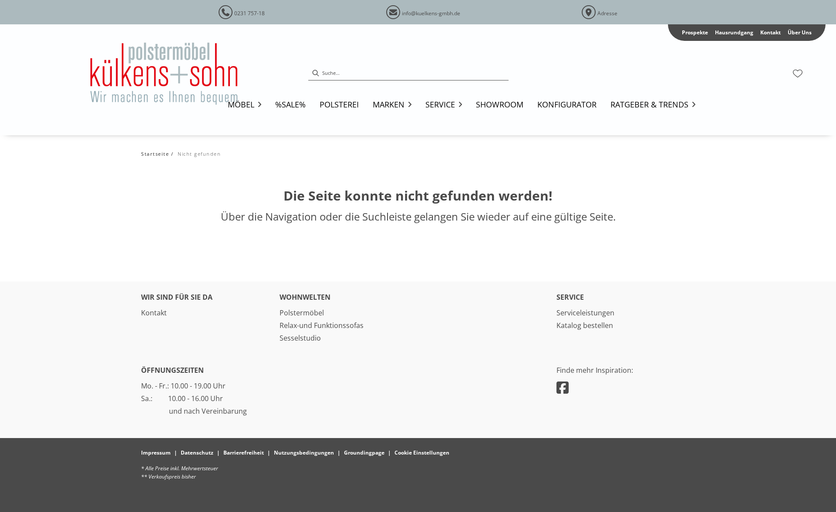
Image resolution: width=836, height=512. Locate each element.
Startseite (155, 154)
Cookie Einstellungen (421, 452)
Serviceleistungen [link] (585, 313)
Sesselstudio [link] (300, 338)
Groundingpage (364, 452)
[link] (290, 104)
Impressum (156, 452)
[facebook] (562, 387)
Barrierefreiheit (243, 452)
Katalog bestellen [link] (584, 325)
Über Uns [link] (800, 32)
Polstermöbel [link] (302, 313)
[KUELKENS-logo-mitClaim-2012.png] (176, 73)
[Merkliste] (798, 73)
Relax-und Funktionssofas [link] (322, 325)
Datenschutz (197, 452)
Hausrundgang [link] (734, 32)
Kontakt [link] (770, 32)
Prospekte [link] (695, 32)
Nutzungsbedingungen (304, 452)
